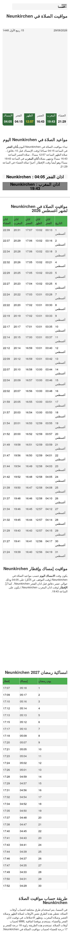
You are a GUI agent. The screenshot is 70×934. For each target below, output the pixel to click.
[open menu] (64, 6)
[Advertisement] (35, 73)
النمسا (61, 7)
